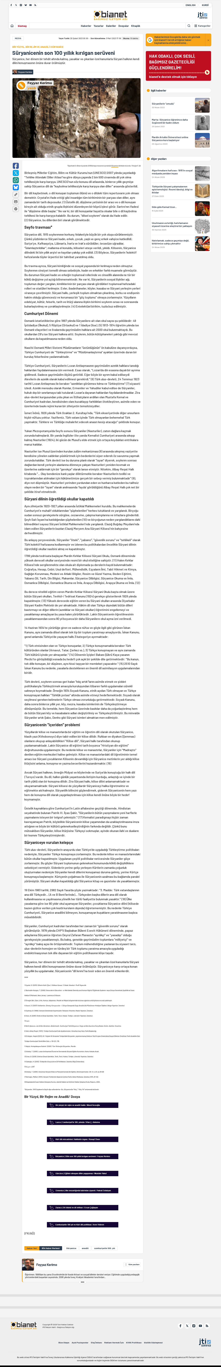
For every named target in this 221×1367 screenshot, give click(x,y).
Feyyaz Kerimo (46, 1265)
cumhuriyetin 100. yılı (104, 1248)
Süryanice (114, 166)
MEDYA (18, 38)
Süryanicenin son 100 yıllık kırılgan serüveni (63, 53)
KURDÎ (205, 5)
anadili (85, 1248)
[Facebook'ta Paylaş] (16, 166)
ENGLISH (190, 5)
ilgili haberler (158, 90)
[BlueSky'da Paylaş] (16, 187)
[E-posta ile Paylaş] (16, 202)
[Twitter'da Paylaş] (16, 173)
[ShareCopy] (16, 195)
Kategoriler (204, 26)
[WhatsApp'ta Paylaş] (16, 180)
